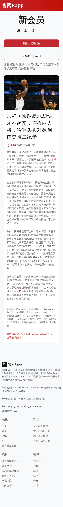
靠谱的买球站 (9, 475)
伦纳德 (16, 333)
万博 (35, 485)
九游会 (37, 461)
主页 (4, 426)
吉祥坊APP (44, 333)
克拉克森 (25, 333)
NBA (13, 145)
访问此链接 (31, 43)
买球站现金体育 (10, 470)
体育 (4, 431)
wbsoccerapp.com (22, 376)
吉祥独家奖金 (31, 56)
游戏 (4, 435)
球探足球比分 (40, 435)
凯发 (35, 470)
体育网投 (7, 466)
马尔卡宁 (19, 337)
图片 (4, 440)
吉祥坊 (17, 291)
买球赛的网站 (40, 426)
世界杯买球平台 (41, 431)
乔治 (9, 333)
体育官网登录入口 (11, 461)
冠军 (35, 466)
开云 (35, 480)
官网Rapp (13, 5)
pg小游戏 (7, 485)
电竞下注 (7, 480)
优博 (35, 475)
